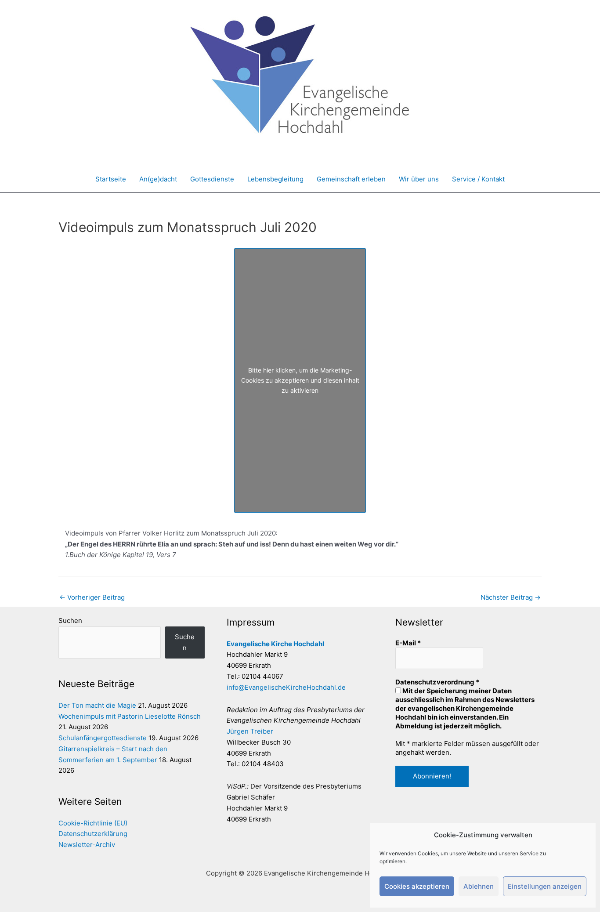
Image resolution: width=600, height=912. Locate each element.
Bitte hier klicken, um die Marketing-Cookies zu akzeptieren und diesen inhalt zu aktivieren (300, 380)
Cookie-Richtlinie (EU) (92, 823)
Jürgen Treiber (250, 731)
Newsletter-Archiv (86, 844)
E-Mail (408, 643)
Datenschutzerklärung (92, 833)
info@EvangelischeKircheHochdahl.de (286, 687)
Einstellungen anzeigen (545, 886)
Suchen (70, 620)
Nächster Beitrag (511, 597)
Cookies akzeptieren (416, 886)
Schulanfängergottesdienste (102, 738)
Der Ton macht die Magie (97, 705)
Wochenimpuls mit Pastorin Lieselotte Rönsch (129, 716)
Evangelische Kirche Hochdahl (275, 644)
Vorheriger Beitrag (92, 597)
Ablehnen (478, 886)
